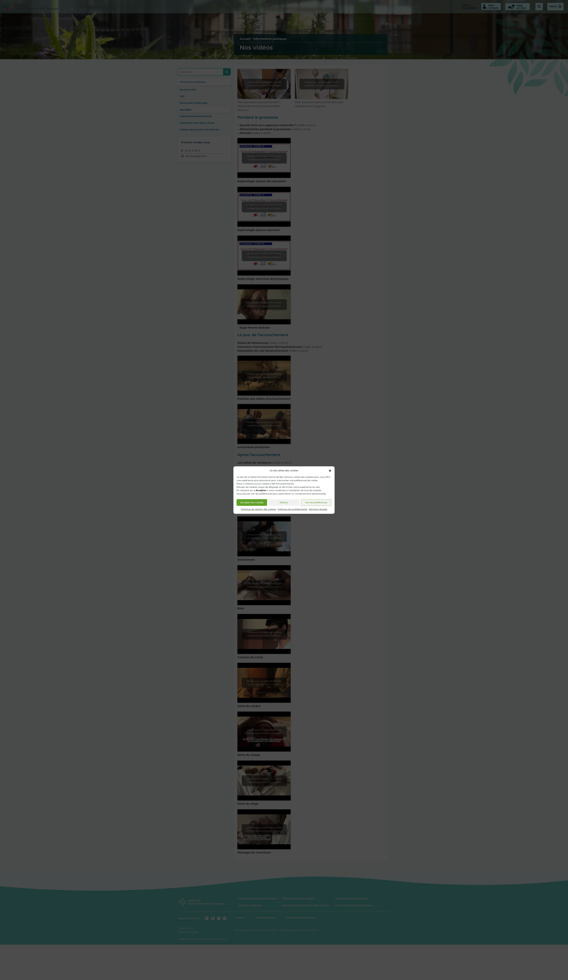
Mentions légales (318, 509)
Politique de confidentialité (292, 509)
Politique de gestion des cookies (258, 509)
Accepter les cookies (251, 502)
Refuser (284, 502)
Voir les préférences (316, 502)
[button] (330, 470)
